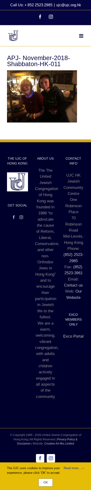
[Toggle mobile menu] (81, 35)
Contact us (73, 285)
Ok (45, 482)
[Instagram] (21, 217)
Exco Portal (73, 336)
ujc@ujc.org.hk (68, 5)
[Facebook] (14, 217)
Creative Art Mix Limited (59, 443)
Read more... (73, 468)
